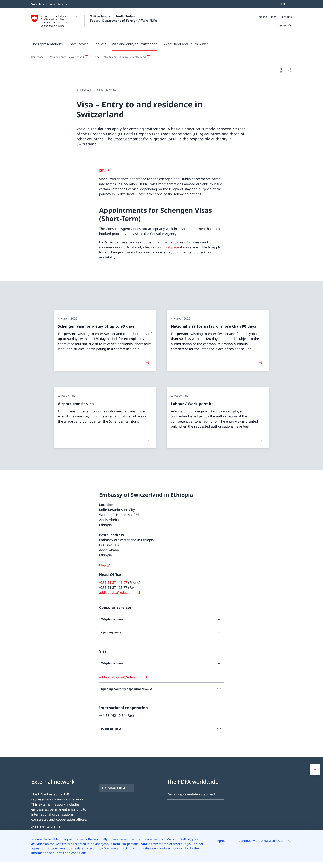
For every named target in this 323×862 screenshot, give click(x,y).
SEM (102, 170)
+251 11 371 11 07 (113, 582)
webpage (172, 247)
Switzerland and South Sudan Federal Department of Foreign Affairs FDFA (123, 18)
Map (102, 565)
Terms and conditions (70, 853)
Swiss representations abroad (191, 794)
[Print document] (280, 70)
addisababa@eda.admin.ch (120, 592)
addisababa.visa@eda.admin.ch (123, 677)
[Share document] (289, 70)
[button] (47, 44)
